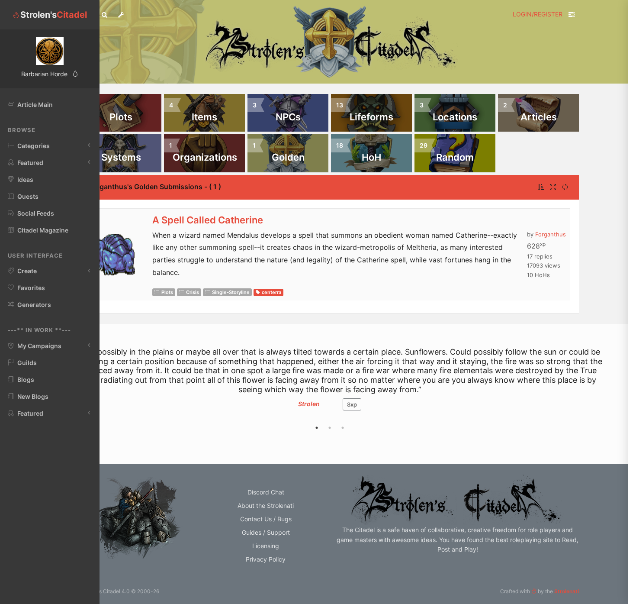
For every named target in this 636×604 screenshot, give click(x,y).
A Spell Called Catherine (207, 220)
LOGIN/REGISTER (537, 14)
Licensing (265, 545)
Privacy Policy (266, 559)
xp (352, 404)
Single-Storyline (231, 292)
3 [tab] (342, 427)
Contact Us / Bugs (266, 519)
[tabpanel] (330, 383)
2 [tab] (329, 427)
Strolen (309, 403)
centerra (271, 292)
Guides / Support (266, 532)
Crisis (192, 292)
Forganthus (550, 234)
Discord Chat (265, 492)
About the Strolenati (266, 505)
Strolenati (566, 591)
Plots (167, 292)
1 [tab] (316, 427)
